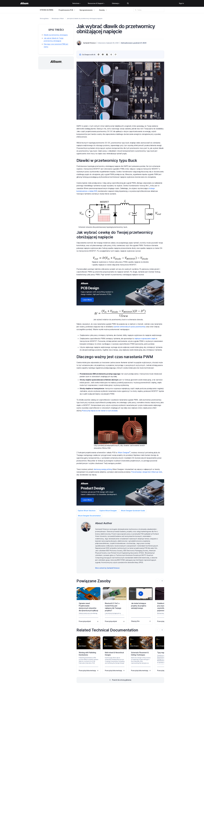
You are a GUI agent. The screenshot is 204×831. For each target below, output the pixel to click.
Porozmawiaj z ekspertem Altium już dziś (146, 472)
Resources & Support (95, 3)
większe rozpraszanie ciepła (145, 338)
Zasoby (102, 10)
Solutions (75, 3)
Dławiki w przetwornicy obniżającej (55, 35)
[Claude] (107, 54)
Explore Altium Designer (108, 510)
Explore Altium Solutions (86, 510)
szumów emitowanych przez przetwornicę (129, 327)
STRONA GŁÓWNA (46, 10)
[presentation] (162, 581)
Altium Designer (124, 452)
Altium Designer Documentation (89, 516)
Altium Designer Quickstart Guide (133, 510)
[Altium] (24, 3)
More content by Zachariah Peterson (107, 568)
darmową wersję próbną (103, 469)
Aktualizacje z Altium (58, 18)
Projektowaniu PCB (66, 10)
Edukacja (115, 3)
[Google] (111, 54)
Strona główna (44, 18)
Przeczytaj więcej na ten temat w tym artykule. (100, 411)
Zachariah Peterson (89, 43)
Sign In (181, 3)
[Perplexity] (102, 54)
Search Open (128, 3)
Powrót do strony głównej (121, 680)
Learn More (87, 300)
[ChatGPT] (98, 54)
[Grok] (115, 54)
